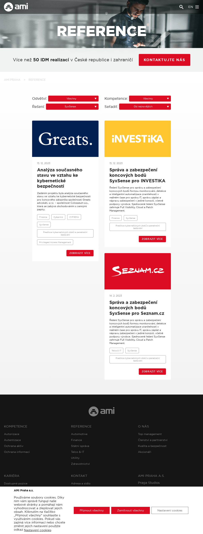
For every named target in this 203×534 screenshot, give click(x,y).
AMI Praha (12, 79)
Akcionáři (144, 451)
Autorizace (11, 434)
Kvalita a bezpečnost (152, 446)
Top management (150, 434)
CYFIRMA (74, 217)
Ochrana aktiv (13, 446)
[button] (73, 99)
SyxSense (44, 224)
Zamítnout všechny (130, 510)
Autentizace (12, 440)
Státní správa (80, 446)
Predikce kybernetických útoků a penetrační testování (65, 233)
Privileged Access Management (55, 242)
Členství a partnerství (153, 440)
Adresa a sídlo (80, 483)
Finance (43, 217)
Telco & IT (116, 350)
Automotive (79, 434)
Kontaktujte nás (164, 60)
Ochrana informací (17, 451)
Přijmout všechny (92, 510)
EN (190, 7)
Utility (75, 457)
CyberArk (58, 217)
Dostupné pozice (15, 483)
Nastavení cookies (37, 530)
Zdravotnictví (80, 463)
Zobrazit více (80, 253)
